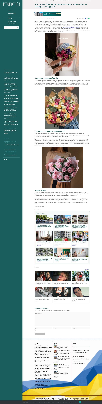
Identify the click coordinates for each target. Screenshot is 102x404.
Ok (79, 402)
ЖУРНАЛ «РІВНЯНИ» (12, 23)
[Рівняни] (11, 4)
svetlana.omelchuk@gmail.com (12, 144)
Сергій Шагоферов (50, 17)
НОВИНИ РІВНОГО (12, 13)
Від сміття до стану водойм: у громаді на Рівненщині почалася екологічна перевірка (11, 97)
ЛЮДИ (9, 16)
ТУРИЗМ (10, 18)
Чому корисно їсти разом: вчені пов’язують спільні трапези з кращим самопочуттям (11, 103)
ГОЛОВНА (10, 10)
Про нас (43, 399)
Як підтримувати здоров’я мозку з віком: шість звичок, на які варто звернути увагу (11, 78)
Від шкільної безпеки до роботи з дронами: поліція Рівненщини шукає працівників (11, 85)
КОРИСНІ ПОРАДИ (12, 21)
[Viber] (87, 18)
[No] (100, 402)
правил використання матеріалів (80, 398)
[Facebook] (4, 159)
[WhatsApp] (89, 18)
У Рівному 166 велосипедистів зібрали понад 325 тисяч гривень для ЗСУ (11, 91)
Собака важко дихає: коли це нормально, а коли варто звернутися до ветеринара (11, 109)
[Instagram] (6, 159)
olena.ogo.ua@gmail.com (11, 154)
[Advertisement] (11, 49)
